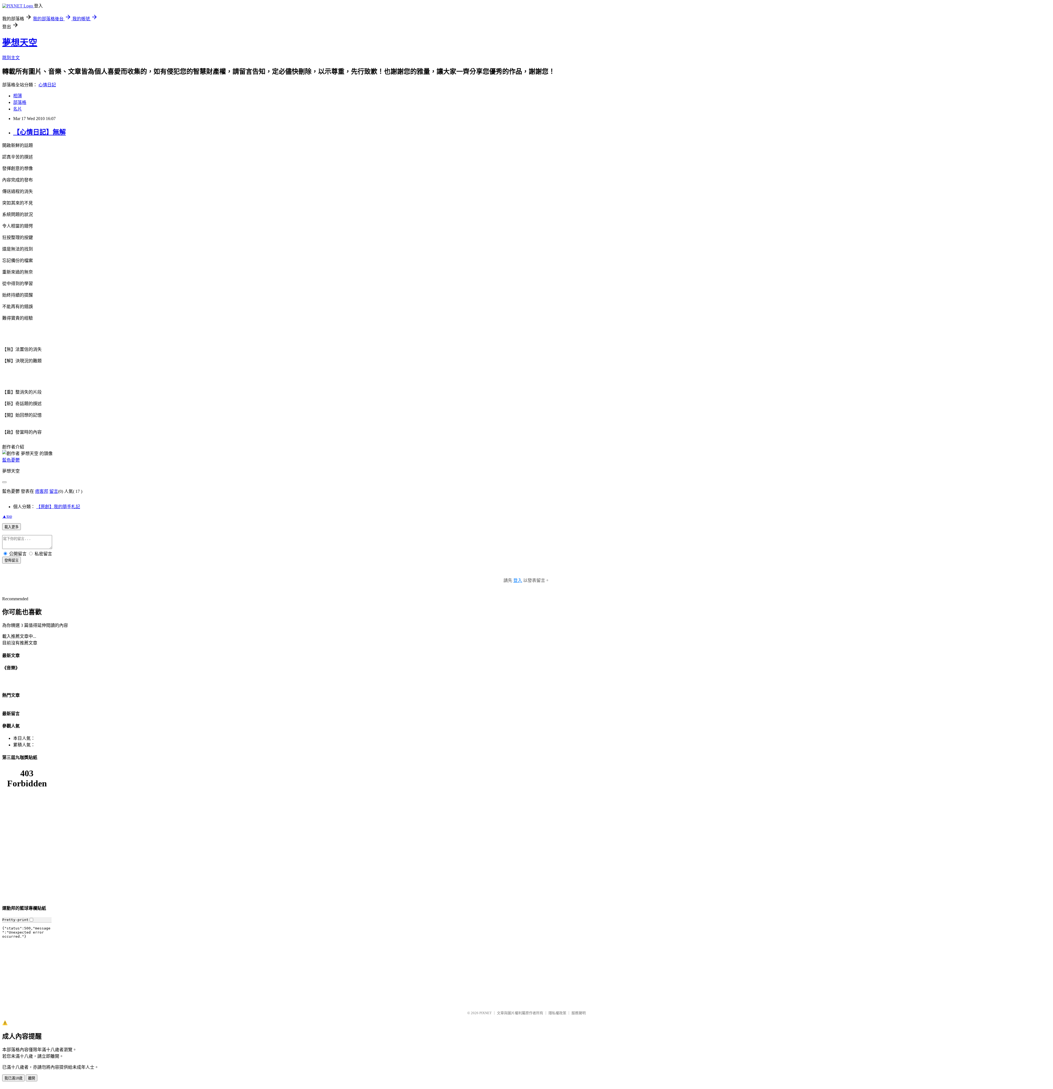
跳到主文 (11, 57)
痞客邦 (41, 491)
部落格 (19, 102)
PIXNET (485, 1013)
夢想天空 (19, 42)
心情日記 (47, 85)
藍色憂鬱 (11, 460)
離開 (31, 1078)
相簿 (17, 95)
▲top (7, 516)
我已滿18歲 (13, 1078)
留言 (53, 491)
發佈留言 (11, 560)
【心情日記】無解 (39, 132)
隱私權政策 (557, 1013)
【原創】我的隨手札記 (58, 506)
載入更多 (11, 527)
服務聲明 (578, 1013)
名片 (17, 109)
